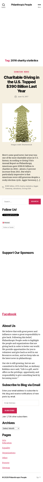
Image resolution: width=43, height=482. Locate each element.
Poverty (5, 463)
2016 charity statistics (24, 186)
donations (17, 188)
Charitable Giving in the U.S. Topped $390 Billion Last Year (21, 84)
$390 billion (9, 186)
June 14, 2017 (23, 97)
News (26, 72)
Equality (6, 448)
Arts (4, 440)
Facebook (9, 314)
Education (7, 443)
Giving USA (26, 188)
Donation (18, 72)
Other (4, 458)
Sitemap (6, 468)
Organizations (8, 453)
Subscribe (10, 410)
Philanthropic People (21, 5)
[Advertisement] (21, 36)
